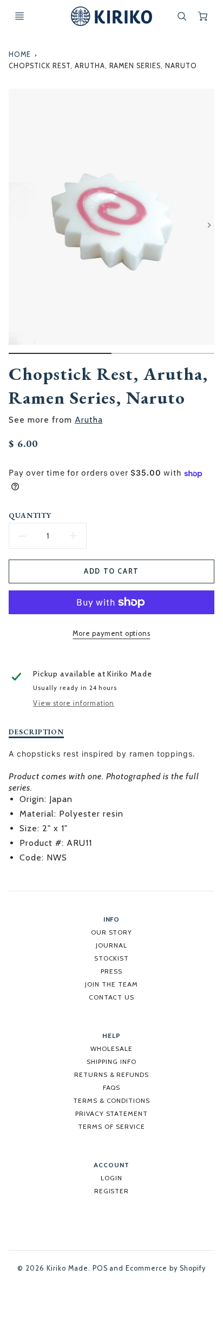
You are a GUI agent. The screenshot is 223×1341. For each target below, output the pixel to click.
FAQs (112, 1087)
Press (111, 971)
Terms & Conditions (111, 1100)
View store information (73, 703)
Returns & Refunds (111, 1074)
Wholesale (111, 1048)
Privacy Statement (111, 1113)
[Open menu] (19, 16)
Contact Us (112, 997)
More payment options (111, 633)
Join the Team (111, 984)
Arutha (89, 420)
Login (111, 1178)
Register (111, 1191)
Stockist (111, 958)
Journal (111, 945)
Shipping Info (111, 1061)
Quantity (30, 515)
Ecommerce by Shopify (165, 1268)
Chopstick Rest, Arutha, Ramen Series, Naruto (102, 66)
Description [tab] (36, 732)
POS (100, 1268)
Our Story (112, 932)
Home (20, 54)
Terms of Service (111, 1126)
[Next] (209, 225)
